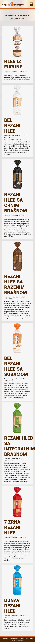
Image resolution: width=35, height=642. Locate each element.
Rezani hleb (7, 71)
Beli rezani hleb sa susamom (16, 366)
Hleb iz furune (13, 64)
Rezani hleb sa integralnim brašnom (19, 446)
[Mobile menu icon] (31, 4)
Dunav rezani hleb (12, 606)
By (15, 71)
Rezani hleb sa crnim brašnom (15, 203)
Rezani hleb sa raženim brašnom (15, 284)
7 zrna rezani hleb (12, 527)
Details (20, 41)
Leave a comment (9, 73)
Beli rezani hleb (12, 126)
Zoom (15, 41)
